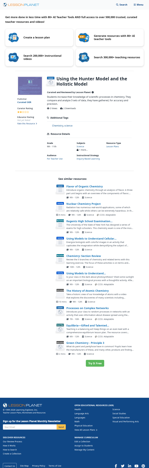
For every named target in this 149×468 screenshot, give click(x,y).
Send (61, 426)
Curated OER (24, 102)
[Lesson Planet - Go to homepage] (22, 4)
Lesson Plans (112, 146)
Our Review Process (12, 441)
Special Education (121, 417)
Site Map (24, 465)
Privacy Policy (38, 465)
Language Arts (81, 413)
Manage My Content (84, 449)
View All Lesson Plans (85, 429)
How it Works (9, 445)
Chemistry (57, 125)
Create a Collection (12, 453)
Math (77, 421)
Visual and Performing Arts (125, 421)
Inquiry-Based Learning (88, 158)
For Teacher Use (55, 158)
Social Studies (119, 413)
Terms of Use (55, 465)
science (68, 125)
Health (77, 409)
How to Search (10, 449)
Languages (79, 417)
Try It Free (95, 363)
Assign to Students (83, 445)
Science (80, 146)
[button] (138, 5)
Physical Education (83, 425)
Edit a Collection (82, 441)
